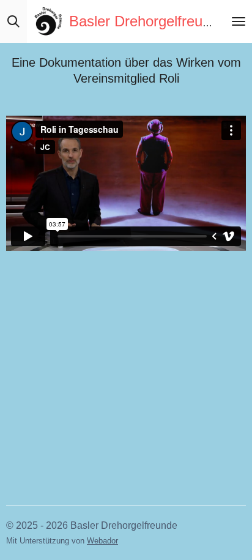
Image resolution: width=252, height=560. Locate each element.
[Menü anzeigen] (238, 21)
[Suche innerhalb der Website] (13, 21)
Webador (102, 540)
